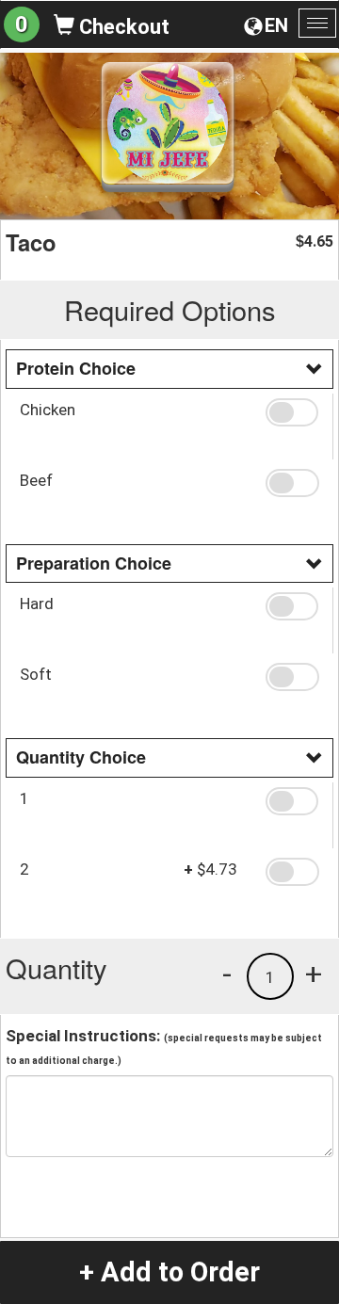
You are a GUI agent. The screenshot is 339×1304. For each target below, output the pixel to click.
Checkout (122, 27)
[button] (292, 412)
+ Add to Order (169, 1272)
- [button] (227, 973)
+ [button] (313, 973)
